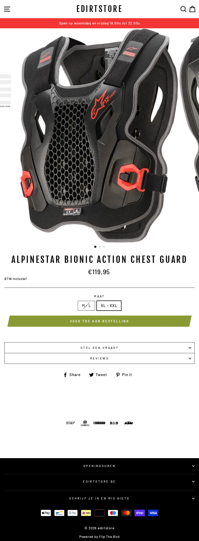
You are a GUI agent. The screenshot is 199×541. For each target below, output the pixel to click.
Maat (99, 296)
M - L (86, 305)
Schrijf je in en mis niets (99, 498)
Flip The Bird (109, 537)
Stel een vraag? (100, 347)
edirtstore (99, 9)
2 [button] (100, 247)
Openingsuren (99, 465)
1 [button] (95, 247)
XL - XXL (109, 305)
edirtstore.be (99, 481)
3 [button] (104, 247)
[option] (99, 23)
